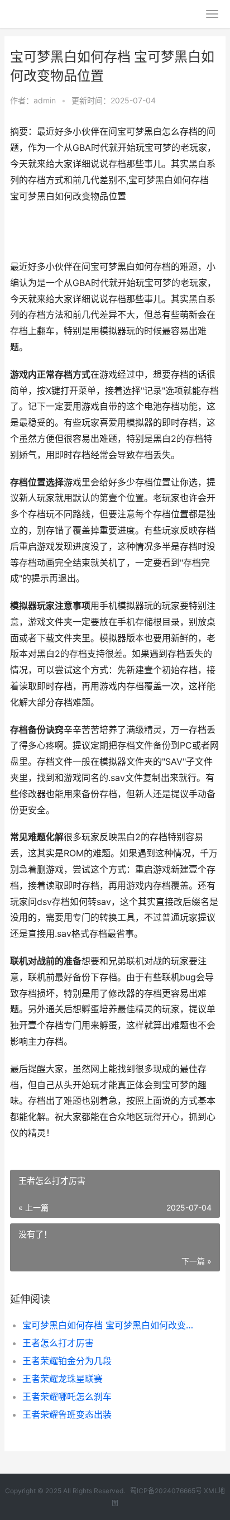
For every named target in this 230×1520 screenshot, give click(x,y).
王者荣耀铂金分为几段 (67, 1360)
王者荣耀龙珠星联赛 (62, 1378)
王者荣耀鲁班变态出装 (67, 1414)
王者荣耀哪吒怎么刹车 (67, 1396)
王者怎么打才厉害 (58, 1343)
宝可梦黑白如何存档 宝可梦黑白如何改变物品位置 (111, 1325)
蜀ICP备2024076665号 (166, 1490)
